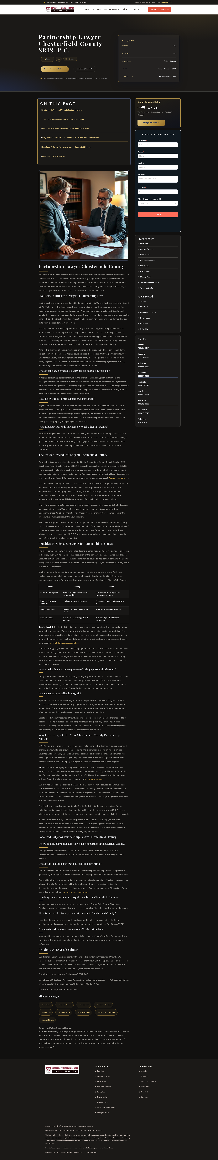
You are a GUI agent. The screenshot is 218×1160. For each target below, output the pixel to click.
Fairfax (141, 344)
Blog (125, 9)
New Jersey (143, 391)
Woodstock (142, 409)
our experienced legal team (74, 892)
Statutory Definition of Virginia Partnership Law (62, 110)
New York (142, 400)
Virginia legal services (118, 478)
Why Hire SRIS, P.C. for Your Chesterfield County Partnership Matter (70, 138)
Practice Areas (110, 9)
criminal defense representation (64, 643)
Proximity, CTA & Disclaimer (54, 156)
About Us (96, 9)
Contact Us (135, 9)
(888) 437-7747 (167, 2)
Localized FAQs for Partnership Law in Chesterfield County (66, 147)
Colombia (142, 419)
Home (86, 9)
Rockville (142, 382)
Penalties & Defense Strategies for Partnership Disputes (65, 128)
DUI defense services (93, 779)
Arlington (142, 363)
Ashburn (141, 354)
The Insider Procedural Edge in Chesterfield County (63, 119)
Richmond (142, 372)
